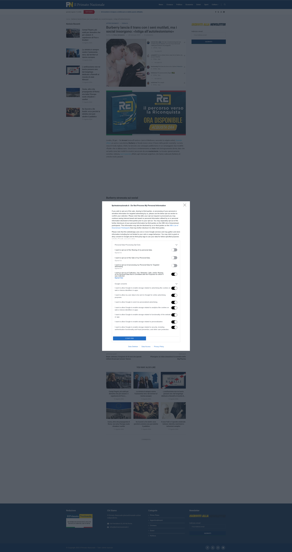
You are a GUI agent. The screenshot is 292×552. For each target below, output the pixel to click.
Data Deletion (133, 346)
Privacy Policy (159, 346)
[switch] (174, 249)
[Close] (185, 206)
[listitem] (146, 245)
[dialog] (146, 276)
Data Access (146, 346)
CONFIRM (129, 338)
